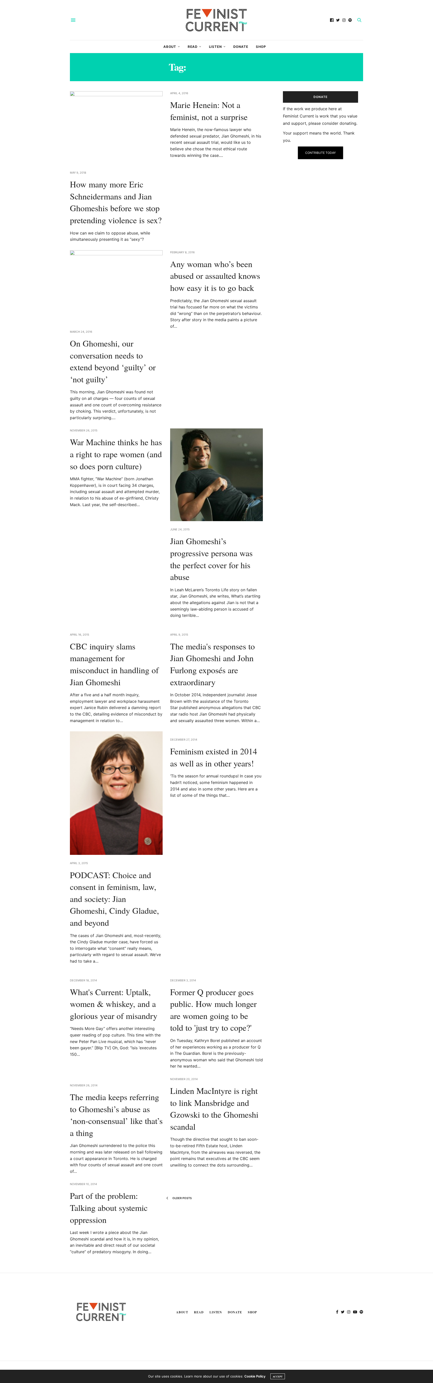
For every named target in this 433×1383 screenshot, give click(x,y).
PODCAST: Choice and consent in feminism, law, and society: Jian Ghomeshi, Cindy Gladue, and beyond (114, 898)
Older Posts (182, 1198)
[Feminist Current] (216, 20)
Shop (261, 47)
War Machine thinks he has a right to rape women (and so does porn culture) (116, 454)
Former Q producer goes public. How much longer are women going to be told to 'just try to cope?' (213, 1009)
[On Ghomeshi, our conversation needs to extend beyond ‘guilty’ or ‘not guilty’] (116, 286)
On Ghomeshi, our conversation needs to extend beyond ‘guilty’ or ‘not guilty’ (113, 361)
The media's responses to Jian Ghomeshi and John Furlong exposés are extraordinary (212, 664)
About (169, 47)
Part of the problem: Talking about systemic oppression (109, 1207)
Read (192, 47)
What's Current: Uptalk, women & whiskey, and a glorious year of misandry (113, 1003)
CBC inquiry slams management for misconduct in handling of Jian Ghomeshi (114, 664)
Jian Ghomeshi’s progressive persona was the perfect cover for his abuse (211, 559)
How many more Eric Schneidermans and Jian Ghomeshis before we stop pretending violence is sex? (116, 202)
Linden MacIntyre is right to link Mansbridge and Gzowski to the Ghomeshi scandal (214, 1108)
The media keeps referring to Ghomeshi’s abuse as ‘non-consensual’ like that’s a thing (116, 1114)
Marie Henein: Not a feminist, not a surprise (209, 111)
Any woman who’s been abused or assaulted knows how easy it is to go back (215, 275)
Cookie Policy (254, 1376)
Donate (240, 47)
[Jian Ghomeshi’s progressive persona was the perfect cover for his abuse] (216, 474)
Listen (215, 47)
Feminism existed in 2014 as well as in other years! (213, 757)
